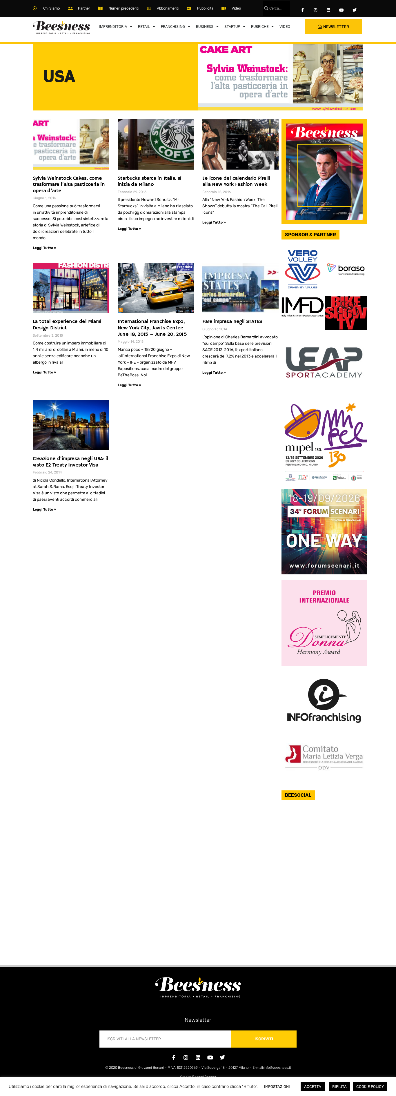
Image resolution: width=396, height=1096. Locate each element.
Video (284, 26)
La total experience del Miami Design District (67, 324)
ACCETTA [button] (312, 1086)
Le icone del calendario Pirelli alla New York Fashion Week (236, 181)
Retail (144, 26)
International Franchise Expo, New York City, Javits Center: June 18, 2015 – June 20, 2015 (152, 327)
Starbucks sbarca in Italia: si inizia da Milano (149, 181)
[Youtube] (341, 10)
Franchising (173, 26)
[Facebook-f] (302, 10)
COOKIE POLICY (370, 1086)
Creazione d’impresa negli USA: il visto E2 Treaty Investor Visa (70, 462)
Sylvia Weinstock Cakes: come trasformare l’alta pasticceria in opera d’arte (69, 184)
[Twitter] (354, 10)
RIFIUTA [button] (339, 1086)
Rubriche (259, 26)
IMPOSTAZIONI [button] (277, 1086)
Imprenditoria (113, 26)
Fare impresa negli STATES (232, 321)
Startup (232, 26)
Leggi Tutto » (44, 248)
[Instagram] (315, 10)
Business (204, 26)
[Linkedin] (328, 10)
